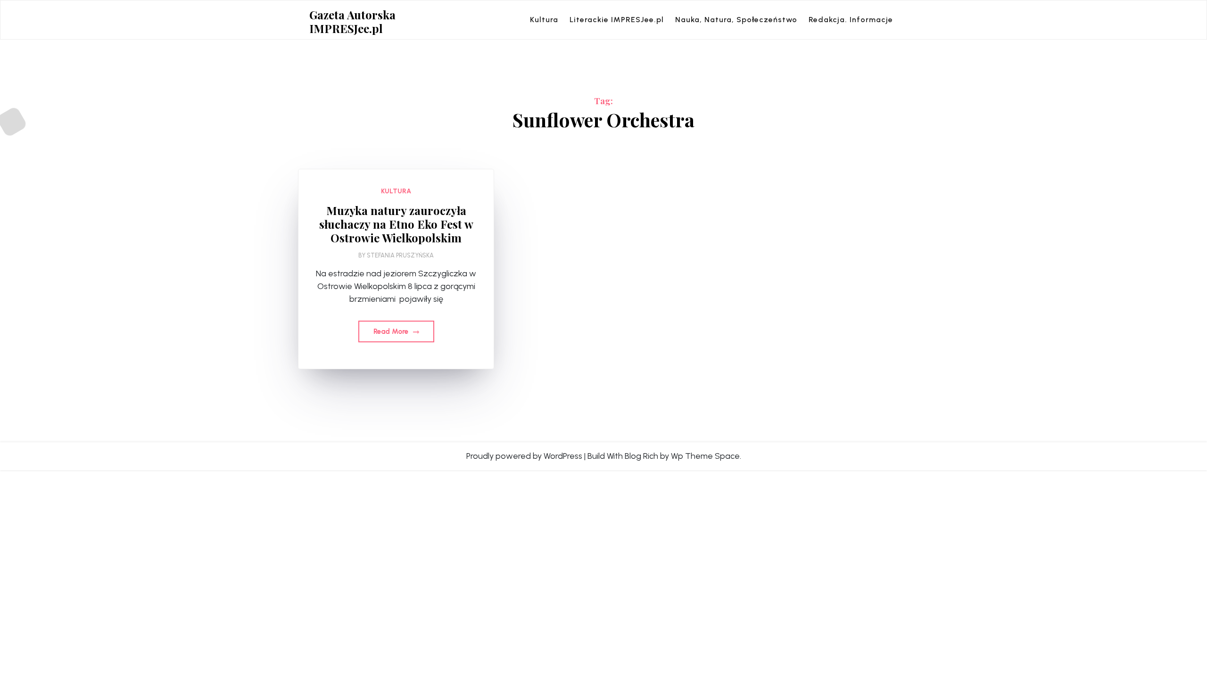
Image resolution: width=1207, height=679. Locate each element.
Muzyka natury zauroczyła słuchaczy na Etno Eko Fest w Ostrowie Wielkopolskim (396, 224)
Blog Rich (641, 456)
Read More (391, 331)
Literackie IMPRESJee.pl (617, 19)
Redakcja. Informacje (851, 19)
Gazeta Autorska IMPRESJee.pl (352, 21)
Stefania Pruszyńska (400, 255)
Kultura (544, 19)
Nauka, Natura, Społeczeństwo (736, 19)
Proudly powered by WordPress (524, 456)
